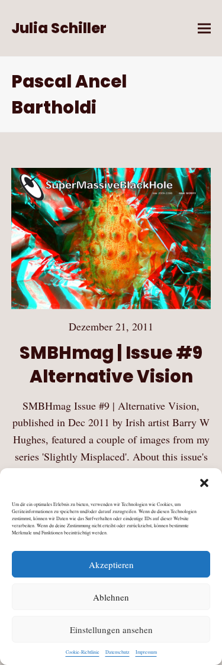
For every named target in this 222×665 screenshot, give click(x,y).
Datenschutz (117, 652)
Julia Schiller (59, 28)
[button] (204, 483)
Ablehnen (111, 597)
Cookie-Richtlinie (82, 652)
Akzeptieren (111, 564)
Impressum (146, 652)
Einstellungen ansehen (111, 629)
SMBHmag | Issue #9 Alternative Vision (111, 364)
